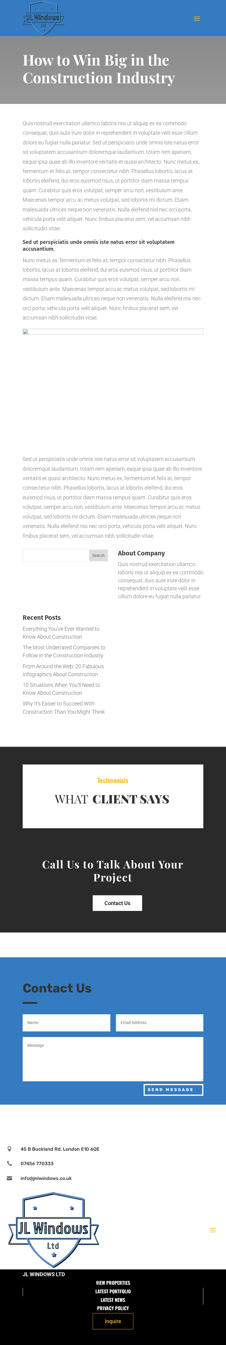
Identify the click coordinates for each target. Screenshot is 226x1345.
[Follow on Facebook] (95, 1121)
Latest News (113, 1299)
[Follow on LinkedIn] (130, 1121)
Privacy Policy (113, 1308)
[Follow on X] (113, 1121)
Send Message (171, 1089)
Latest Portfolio (113, 1291)
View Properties (113, 1282)
